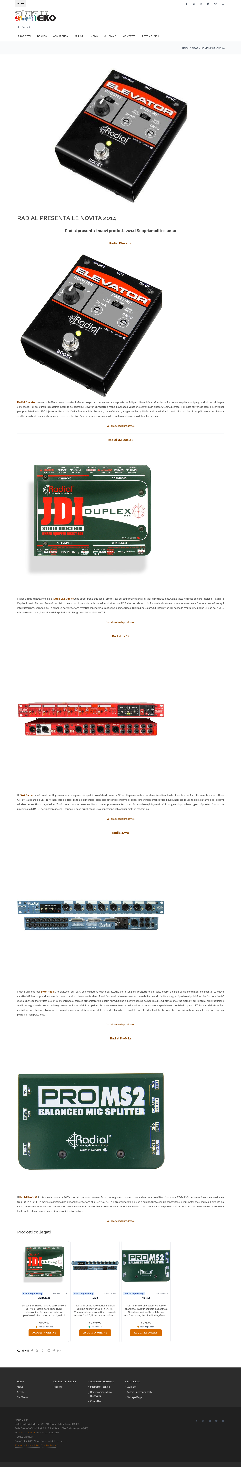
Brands (42, 36)
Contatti (129, 36)
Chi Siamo (110, 36)
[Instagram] (193, 3)
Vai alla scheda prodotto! (121, 425)
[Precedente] (24, 1291)
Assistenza (60, 36)
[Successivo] (216, 1291)
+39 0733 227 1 (27, 1432)
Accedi (20, 3)
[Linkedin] (201, 3)
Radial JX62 (120, 636)
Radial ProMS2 (120, 1038)
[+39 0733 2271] (222, 3)
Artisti (79, 36)
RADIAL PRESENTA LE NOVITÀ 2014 (213, 47)
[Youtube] (215, 3)
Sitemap (19, 1445)
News (94, 36)
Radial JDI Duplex (120, 439)
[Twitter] (208, 3)
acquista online (44, 1332)
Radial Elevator (120, 243)
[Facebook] (186, 3)
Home (185, 47)
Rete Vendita (150, 36)
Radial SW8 (120, 832)
